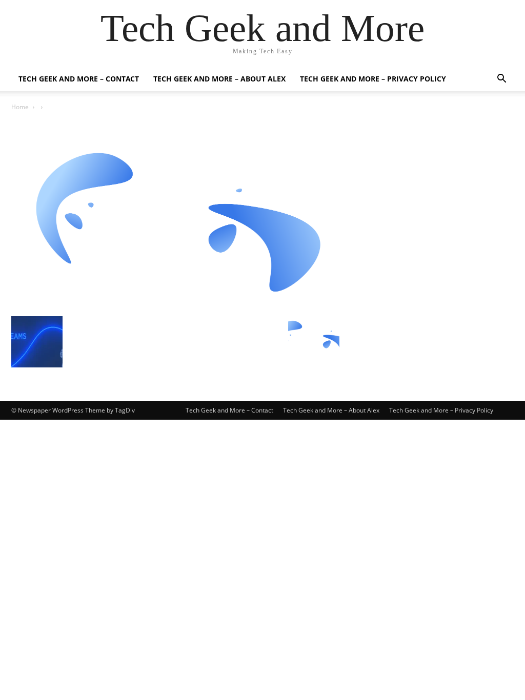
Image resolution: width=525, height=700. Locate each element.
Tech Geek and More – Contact (78, 79)
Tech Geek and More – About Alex (219, 79)
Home (20, 106)
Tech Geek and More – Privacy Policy (373, 79)
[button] (501, 80)
